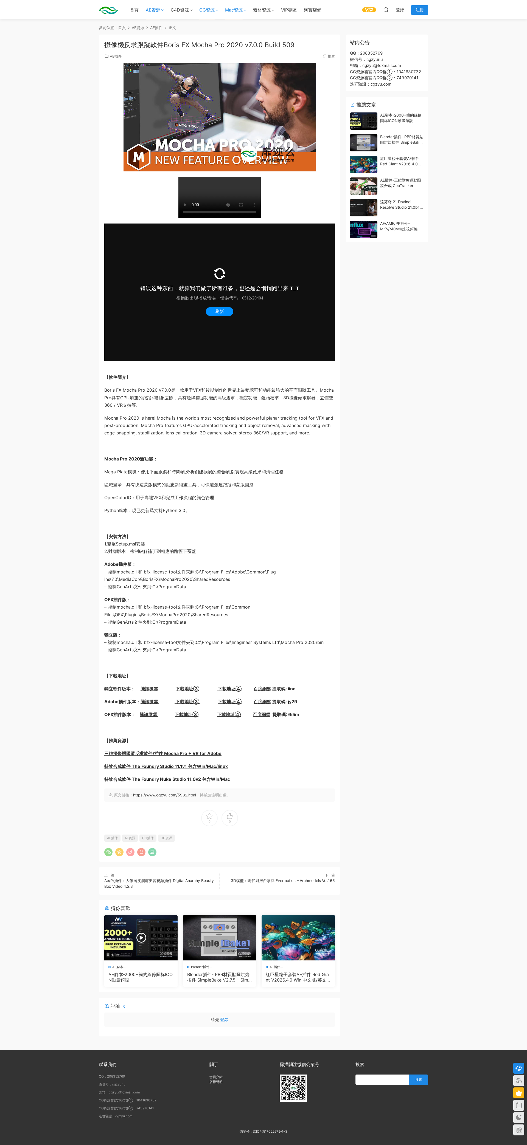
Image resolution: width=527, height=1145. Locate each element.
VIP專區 (289, 10)
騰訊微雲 (149, 688)
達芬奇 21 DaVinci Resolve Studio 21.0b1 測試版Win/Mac (400, 207)
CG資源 (207, 10)
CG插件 (148, 838)
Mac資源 (234, 10)
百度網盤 (262, 688)
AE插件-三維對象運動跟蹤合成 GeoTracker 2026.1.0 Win (400, 185)
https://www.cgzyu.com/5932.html (164, 795)
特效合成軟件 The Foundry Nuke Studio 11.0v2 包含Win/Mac (167, 779)
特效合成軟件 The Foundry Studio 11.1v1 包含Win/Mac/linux (166, 766)
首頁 (134, 10)
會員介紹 (216, 1077)
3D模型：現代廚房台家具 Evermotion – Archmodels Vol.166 (283, 880)
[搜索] (386, 9)
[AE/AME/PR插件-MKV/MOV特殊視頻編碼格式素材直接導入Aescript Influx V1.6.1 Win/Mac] (363, 229)
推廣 (331, 56)
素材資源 (262, 10)
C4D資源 (180, 10)
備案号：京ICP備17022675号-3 (263, 1131)
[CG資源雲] (108, 9)
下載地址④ (229, 688)
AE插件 (116, 56)
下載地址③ (187, 688)
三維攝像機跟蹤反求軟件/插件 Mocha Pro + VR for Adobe (163, 753)
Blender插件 (200, 967)
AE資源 (153, 10)
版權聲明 (216, 1082)
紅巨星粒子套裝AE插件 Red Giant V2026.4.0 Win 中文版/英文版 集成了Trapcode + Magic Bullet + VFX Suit (298, 977)
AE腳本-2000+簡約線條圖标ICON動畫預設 (140, 977)
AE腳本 (117, 967)
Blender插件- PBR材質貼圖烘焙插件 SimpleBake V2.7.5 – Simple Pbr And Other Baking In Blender (219, 977)
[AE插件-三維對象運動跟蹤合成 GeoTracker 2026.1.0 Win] (363, 186)
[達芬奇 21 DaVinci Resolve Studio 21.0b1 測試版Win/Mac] (363, 207)
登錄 (224, 1019)
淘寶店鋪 (312, 10)
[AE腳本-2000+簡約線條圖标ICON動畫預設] (141, 937)
